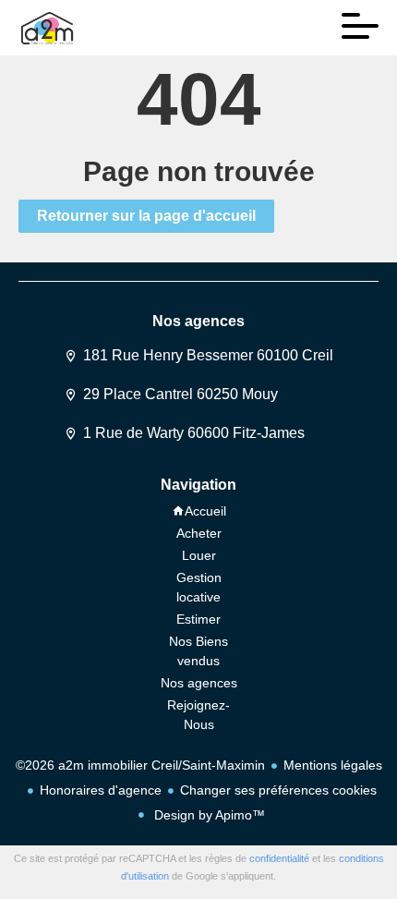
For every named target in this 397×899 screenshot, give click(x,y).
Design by (207, 815)
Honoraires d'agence (101, 790)
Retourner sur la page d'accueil (146, 216)
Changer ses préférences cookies (278, 790)
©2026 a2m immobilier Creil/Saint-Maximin (140, 765)
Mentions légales (332, 765)
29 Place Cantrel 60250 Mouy (180, 394)
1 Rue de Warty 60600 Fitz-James (194, 433)
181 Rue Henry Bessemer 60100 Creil (208, 355)
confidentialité (279, 858)
